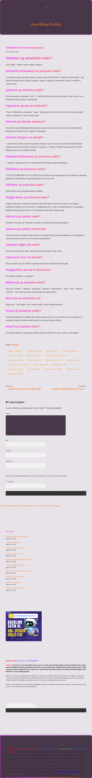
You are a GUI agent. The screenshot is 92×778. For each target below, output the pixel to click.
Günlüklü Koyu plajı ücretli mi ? (15, 576)
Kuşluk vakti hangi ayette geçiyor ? (16, 548)
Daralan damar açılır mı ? (13, 542)
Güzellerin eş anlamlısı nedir (15, 360)
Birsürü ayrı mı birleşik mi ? (14, 582)
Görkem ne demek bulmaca (33, 355)
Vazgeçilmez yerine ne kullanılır (53, 369)
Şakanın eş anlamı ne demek (15, 369)
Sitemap (56, 506)
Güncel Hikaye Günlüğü (46, 24)
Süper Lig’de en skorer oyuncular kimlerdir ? (18, 571)
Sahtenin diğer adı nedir (59, 364)
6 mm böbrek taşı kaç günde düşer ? (16, 565)
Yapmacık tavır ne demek (73, 369)
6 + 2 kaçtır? (10, 481)
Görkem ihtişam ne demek (14, 355)
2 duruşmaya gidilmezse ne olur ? (15, 588)
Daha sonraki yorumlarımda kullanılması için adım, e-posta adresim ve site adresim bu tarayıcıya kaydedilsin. (36, 476)
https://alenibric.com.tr (31, 506)
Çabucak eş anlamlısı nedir (34, 351)
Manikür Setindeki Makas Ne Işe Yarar (68, 389)
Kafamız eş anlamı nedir (73, 360)
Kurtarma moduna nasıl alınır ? (14, 554)
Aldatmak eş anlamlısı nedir (15, 351)
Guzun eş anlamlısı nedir (34, 360)
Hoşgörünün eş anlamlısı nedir (53, 360)
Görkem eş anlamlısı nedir (70, 351)
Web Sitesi (9, 461)
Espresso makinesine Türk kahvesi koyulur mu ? (19, 559)
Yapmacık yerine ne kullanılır (15, 373)
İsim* (7, 440)
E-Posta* (8, 451)
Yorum (8, 413)
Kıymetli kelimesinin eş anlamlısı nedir (18, 364)
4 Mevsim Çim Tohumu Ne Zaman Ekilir (24, 389)
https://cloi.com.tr (46, 506)
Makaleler (15, 345)
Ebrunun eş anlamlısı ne (52, 351)
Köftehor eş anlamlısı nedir (40, 364)
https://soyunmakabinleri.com (11, 506)
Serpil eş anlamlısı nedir (33, 369)
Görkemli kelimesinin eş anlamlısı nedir (56, 355)
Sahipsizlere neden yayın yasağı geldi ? (17, 536)
